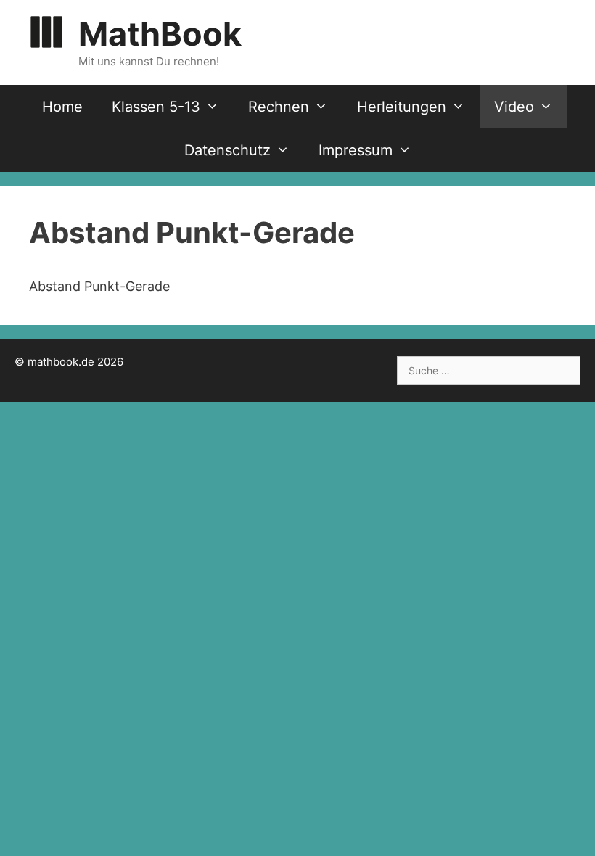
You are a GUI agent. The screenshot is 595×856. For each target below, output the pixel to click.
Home (62, 106)
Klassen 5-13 (156, 106)
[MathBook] (46, 30)
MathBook (160, 34)
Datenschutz (227, 150)
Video (514, 106)
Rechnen (278, 106)
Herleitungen (401, 106)
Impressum (356, 150)
